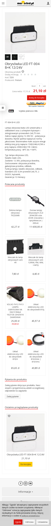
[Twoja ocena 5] (35, 74)
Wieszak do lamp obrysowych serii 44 (15, 260)
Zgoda (18, 522)
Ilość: (34, 86)
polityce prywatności (31, 515)
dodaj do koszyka (36, 97)
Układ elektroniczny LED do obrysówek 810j (35, 307)
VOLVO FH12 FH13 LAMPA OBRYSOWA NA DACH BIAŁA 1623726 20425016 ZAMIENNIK (15, 311)
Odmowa (29, 522)
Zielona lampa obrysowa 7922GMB (15, 213)
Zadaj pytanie (13, 396)
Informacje (25, 491)
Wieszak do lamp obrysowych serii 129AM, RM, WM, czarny (36, 261)
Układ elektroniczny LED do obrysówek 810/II (15, 355)
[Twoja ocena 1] (21, 74)
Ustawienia (42, 522)
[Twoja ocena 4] (32, 74)
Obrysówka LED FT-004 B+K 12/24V (25, 454)
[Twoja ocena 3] (28, 74)
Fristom (18, 80)
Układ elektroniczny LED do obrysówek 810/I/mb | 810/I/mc (36, 356)
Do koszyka (25, 464)
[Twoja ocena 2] (25, 74)
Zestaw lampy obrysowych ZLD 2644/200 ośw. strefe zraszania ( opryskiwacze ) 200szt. (35, 216)
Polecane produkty (15, 184)
